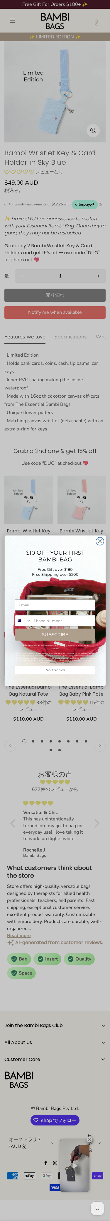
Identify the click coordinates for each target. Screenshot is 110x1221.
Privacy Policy (56, 662)
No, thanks (55, 670)
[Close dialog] (100, 541)
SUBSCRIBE (55, 634)
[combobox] (23, 620)
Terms (67, 662)
